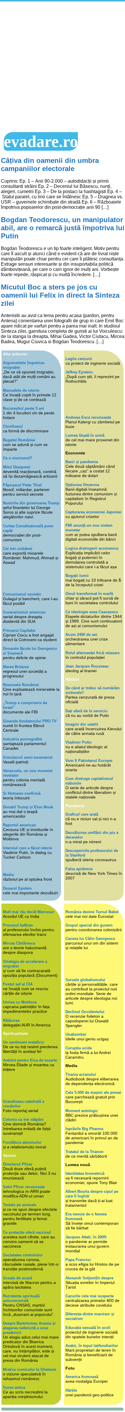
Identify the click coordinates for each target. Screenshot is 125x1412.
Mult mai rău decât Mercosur (28, 912)
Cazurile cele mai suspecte (89, 1296)
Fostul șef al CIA (18, 984)
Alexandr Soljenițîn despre (89, 1278)
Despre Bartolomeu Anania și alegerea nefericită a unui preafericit (29, 1328)
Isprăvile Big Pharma (84, 1129)
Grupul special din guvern (88, 925)
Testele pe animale (19, 1205)
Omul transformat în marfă (89, 593)
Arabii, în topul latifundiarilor (91, 1345)
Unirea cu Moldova (20, 1002)
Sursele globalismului (85, 980)
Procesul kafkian (18, 925)
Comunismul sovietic (22, 594)
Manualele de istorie (21, 390)
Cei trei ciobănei (17, 548)
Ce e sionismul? (17, 458)
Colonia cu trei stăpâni (23, 1119)
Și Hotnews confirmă (21, 793)
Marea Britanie (16, 667)
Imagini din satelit (81, 724)
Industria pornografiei (22, 739)
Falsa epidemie (79, 869)
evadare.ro (41, 141)
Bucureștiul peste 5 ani (23, 408)
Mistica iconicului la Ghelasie (29, 1369)
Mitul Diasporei (16, 467)
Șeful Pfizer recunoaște (24, 1187)
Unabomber (75, 1034)
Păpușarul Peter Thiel (22, 485)
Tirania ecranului (80, 1074)
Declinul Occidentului (84, 1012)
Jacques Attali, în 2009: (86, 1237)
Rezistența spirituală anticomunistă (21, 1298)
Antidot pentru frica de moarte (30, 1060)
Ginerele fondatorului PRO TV (30, 721)
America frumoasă (81, 1377)
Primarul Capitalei (19, 630)
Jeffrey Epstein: (79, 372)
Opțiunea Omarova (82, 485)
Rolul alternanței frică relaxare (92, 653)
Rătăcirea (11, 1020)
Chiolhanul (13, 426)
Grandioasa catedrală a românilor (23, 1103)
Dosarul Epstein (17, 888)
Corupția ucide (78, 1048)
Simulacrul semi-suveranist (27, 757)
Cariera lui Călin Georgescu (90, 938)
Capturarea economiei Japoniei (93, 512)
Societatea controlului (22, 1255)
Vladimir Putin (78, 742)
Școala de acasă (17, 1278)
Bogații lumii (77, 575)
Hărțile (71, 1390)
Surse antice (14, 1387)
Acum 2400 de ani (81, 634)
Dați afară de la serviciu (86, 711)
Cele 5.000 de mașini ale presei (93, 1092)
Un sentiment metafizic (23, 1042)
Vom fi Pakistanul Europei (88, 760)
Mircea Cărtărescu (19, 943)
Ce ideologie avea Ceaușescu (91, 612)
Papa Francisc (78, 1260)
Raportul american (19, 825)
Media (8, 875)
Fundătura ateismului (22, 1142)
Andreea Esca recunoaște (88, 417)
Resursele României (21, 685)
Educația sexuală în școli (87, 1327)
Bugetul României (19, 440)
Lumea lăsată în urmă (84, 435)
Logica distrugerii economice (91, 548)
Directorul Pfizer (17, 1164)
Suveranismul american (24, 612)
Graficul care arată (81, 814)
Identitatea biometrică (84, 1173)
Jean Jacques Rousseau (87, 666)
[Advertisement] (62, 66)
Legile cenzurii (78, 359)
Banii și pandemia (81, 462)
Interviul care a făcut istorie (27, 848)
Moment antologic (81, 1111)
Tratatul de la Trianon (84, 1152)
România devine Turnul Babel (92, 912)
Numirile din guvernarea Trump (31, 503)
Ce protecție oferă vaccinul (27, 1232)
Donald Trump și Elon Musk (28, 807)
